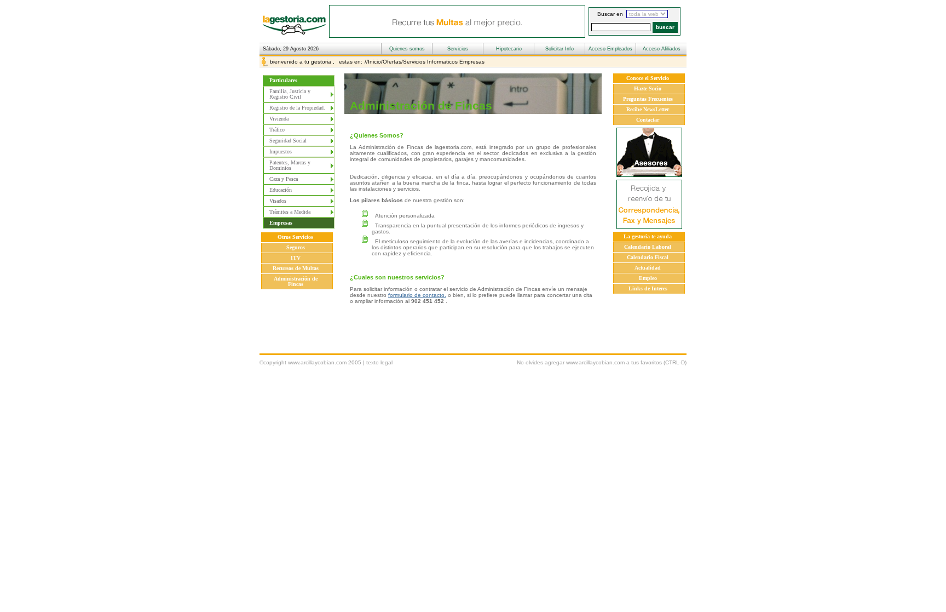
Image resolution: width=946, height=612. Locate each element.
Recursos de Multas (296, 268)
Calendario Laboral (647, 247)
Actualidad (647, 268)
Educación (280, 190)
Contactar (647, 120)
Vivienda (279, 119)
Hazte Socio (647, 88)
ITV (296, 258)
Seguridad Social (288, 141)
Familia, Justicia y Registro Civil (289, 94)
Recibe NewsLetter (647, 109)
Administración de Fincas (296, 281)
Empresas (280, 223)
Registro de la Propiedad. (297, 108)
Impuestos (280, 151)
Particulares (283, 80)
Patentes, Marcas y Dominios (289, 165)
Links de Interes (647, 288)
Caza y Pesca (283, 179)
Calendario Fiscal (647, 257)
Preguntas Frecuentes (648, 99)
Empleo (648, 278)
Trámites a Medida (289, 212)
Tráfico (277, 130)
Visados (277, 201)
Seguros (295, 247)
